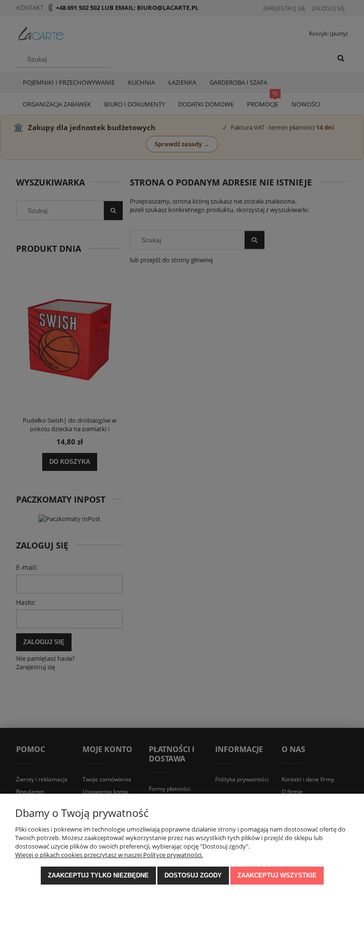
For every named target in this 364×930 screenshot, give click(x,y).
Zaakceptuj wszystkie (277, 875)
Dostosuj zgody (193, 875)
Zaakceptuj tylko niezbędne (98, 875)
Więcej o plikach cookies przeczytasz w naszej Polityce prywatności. (109, 854)
